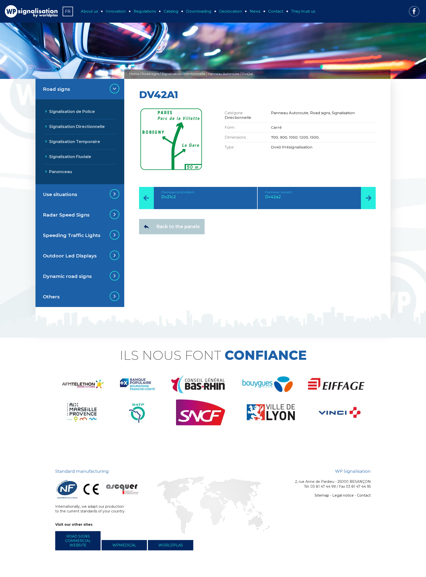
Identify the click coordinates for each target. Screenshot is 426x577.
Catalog (171, 11)
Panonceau (60, 171)
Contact (275, 11)
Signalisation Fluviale (70, 156)
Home (134, 74)
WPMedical (124, 545)
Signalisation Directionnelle (183, 74)
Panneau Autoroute (223, 74)
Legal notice (343, 495)
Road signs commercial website (78, 540)
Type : (230, 147)
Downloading (198, 11)
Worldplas (171, 545)
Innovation (116, 11)
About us (89, 11)
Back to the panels (178, 226)
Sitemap (322, 495)
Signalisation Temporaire (74, 141)
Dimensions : (236, 137)
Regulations (145, 11)
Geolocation (230, 11)
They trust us (303, 11)
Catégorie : (235, 112)
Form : (230, 127)
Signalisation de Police (72, 111)
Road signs (150, 74)
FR (68, 11)
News (255, 11)
